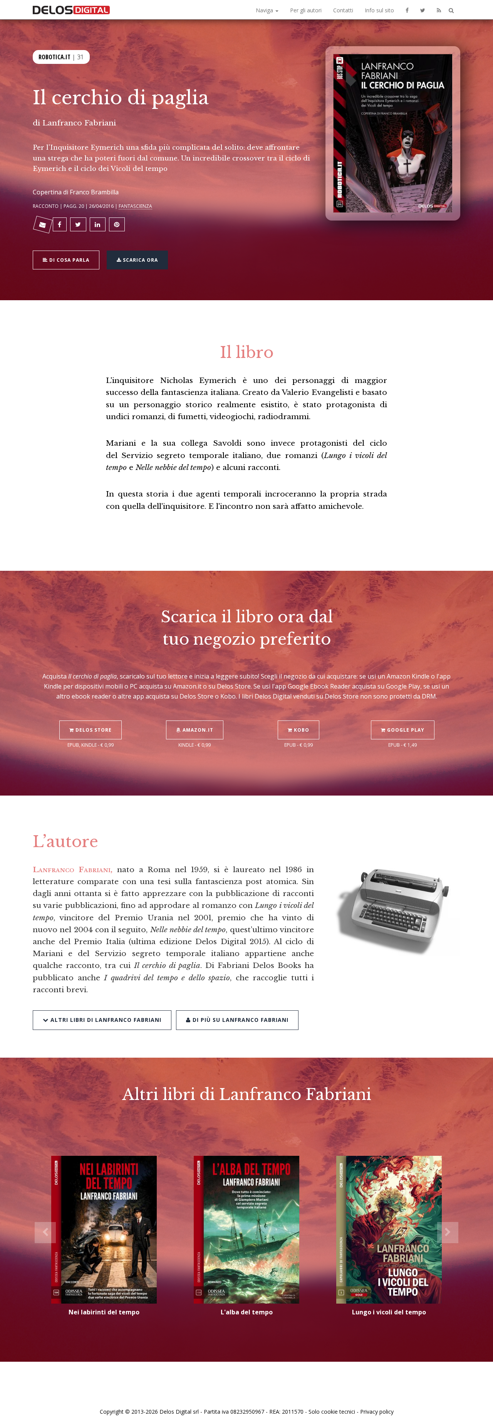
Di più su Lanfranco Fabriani (239, 1019)
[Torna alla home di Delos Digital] (71, 9)
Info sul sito (379, 10)
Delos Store (93, 730)
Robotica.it (54, 57)
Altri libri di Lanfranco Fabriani (105, 1019)
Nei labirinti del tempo (104, 1312)
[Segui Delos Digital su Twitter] (422, 9)
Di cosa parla (68, 260)
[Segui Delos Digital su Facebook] (407, 9)
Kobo (300, 730)
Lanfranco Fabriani (79, 122)
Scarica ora (139, 260)
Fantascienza (135, 206)
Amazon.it (197, 730)
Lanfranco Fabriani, (72, 869)
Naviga (265, 10)
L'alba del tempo (247, 1312)
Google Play (405, 730)
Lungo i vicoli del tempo (389, 1312)
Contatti (343, 10)
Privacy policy (377, 1411)
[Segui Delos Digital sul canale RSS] (439, 9)
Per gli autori (306, 10)
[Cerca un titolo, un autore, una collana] (451, 11)
